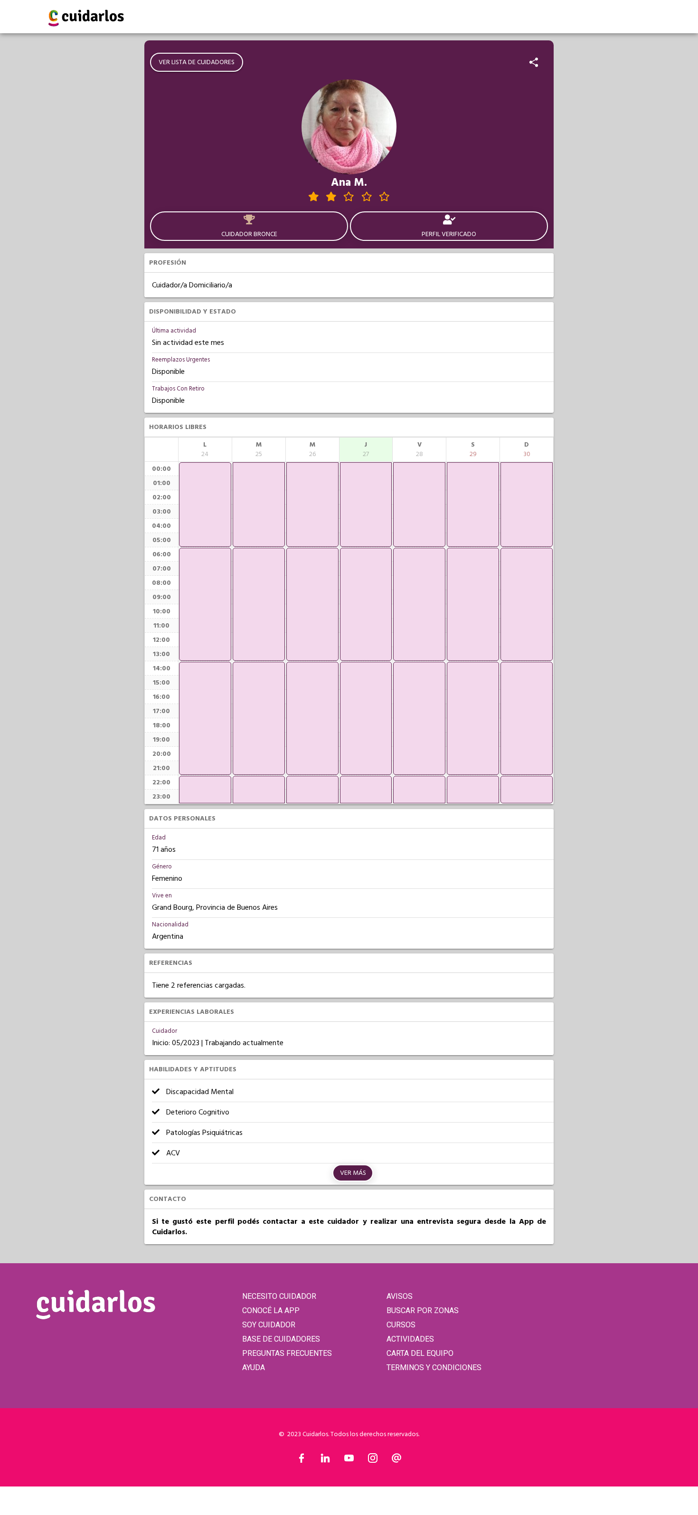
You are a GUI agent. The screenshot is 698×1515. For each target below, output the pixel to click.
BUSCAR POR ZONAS (423, 1310)
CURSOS (401, 1324)
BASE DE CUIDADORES (281, 1338)
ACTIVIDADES (410, 1338)
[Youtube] (349, 1460)
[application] (205, 504)
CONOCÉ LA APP (271, 1310)
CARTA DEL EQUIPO (420, 1353)
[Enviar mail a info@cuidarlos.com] (396, 1460)
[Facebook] (301, 1460)
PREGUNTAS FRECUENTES (287, 1353)
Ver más (353, 1173)
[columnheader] (205, 449)
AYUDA (253, 1367)
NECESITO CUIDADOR (279, 1296)
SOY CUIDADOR (268, 1324)
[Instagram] (372, 1460)
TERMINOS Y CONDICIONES (434, 1367)
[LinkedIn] (325, 1460)
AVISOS (400, 1296)
